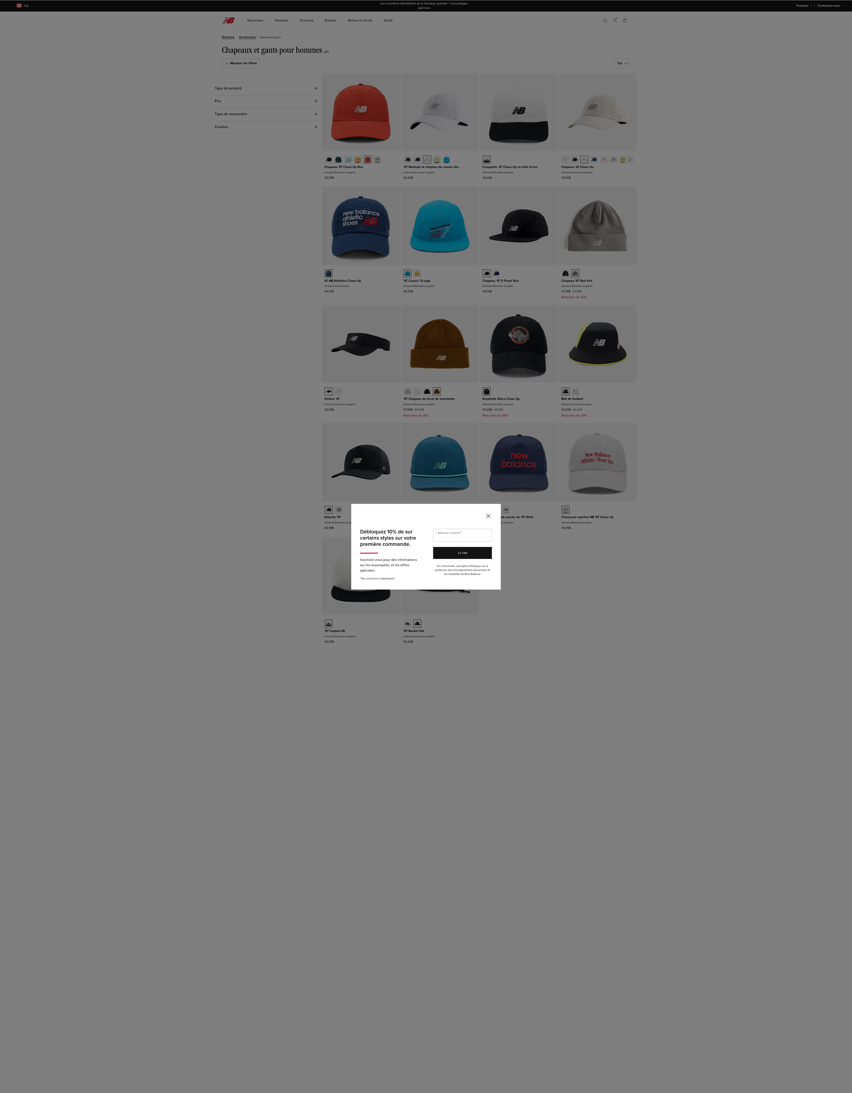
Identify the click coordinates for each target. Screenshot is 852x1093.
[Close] (488, 516)
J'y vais (462, 553)
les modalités (452, 574)
